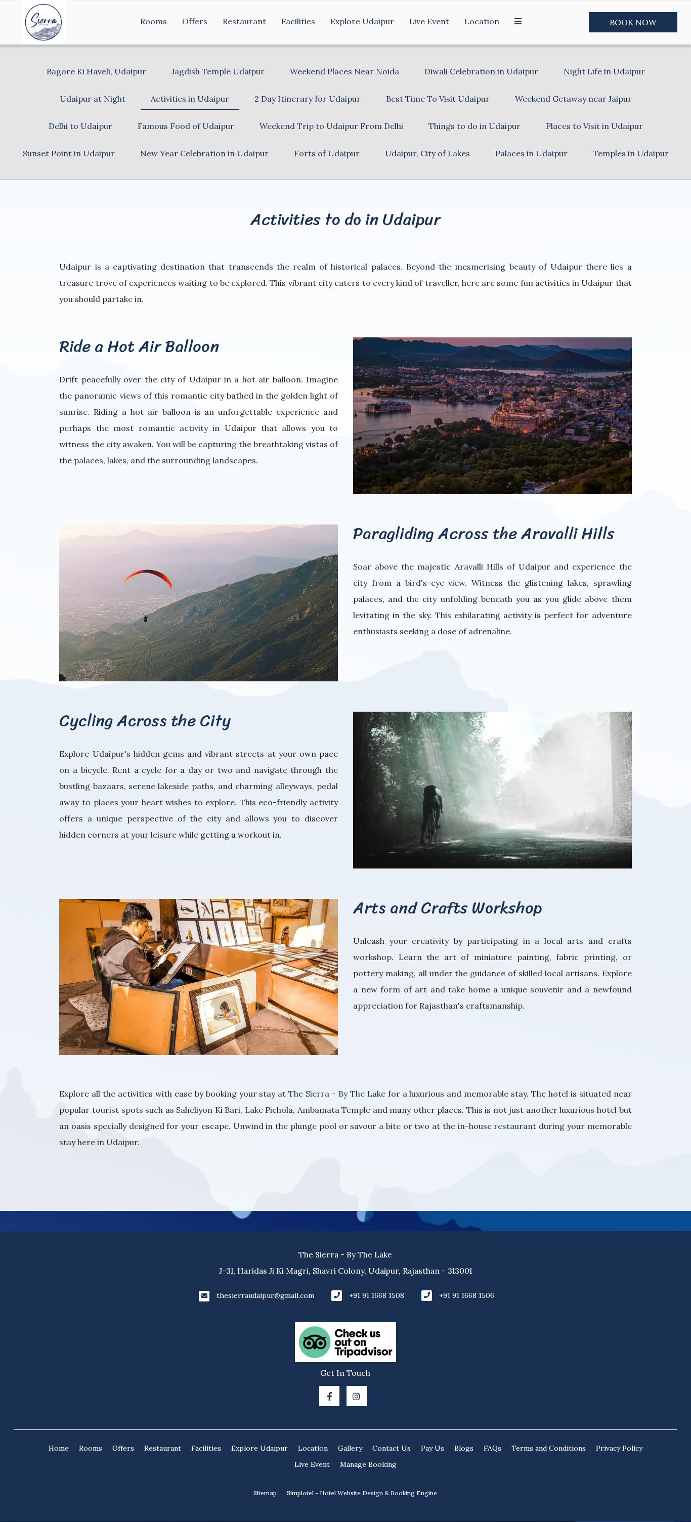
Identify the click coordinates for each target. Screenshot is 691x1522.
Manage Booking (368, 1464)
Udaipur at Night (92, 99)
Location (481, 21)
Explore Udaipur (362, 21)
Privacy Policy (619, 1448)
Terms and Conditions (548, 1448)
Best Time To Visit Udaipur (438, 99)
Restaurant (244, 21)
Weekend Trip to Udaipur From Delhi (331, 126)
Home (59, 1448)
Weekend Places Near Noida (344, 71)
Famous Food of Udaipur (186, 126)
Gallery (350, 1448)
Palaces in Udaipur (531, 153)
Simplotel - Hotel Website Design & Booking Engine (362, 1493)
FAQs (492, 1448)
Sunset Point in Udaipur (69, 153)
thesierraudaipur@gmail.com (265, 1295)
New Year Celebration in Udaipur (204, 153)
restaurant (515, 1126)
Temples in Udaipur (631, 153)
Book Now (633, 22)
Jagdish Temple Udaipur (218, 71)
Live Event (429, 21)
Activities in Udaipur (190, 99)
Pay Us (432, 1448)
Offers (194, 21)
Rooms (153, 21)
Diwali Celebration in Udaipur (481, 71)
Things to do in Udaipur (474, 126)
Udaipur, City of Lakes (427, 153)
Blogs (463, 1448)
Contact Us (391, 1448)
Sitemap (265, 1493)
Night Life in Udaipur (604, 71)
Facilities (298, 21)
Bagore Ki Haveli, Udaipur (96, 71)
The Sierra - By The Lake (336, 1094)
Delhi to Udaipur (80, 126)
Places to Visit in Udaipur (594, 126)
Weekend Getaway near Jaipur (573, 99)
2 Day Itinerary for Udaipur (307, 99)
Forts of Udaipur (327, 153)
